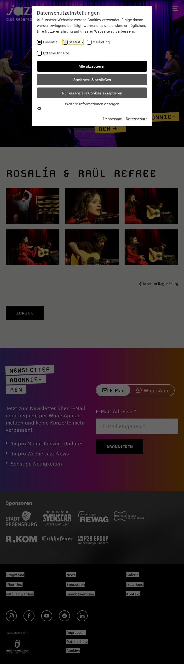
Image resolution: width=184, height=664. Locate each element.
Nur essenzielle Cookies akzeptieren (92, 92)
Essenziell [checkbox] (51, 41)
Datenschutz (136, 118)
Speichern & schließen (92, 79)
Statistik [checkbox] (76, 41)
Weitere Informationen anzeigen (92, 103)
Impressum (112, 118)
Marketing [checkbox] (101, 41)
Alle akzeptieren (92, 66)
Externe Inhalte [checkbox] (56, 52)
